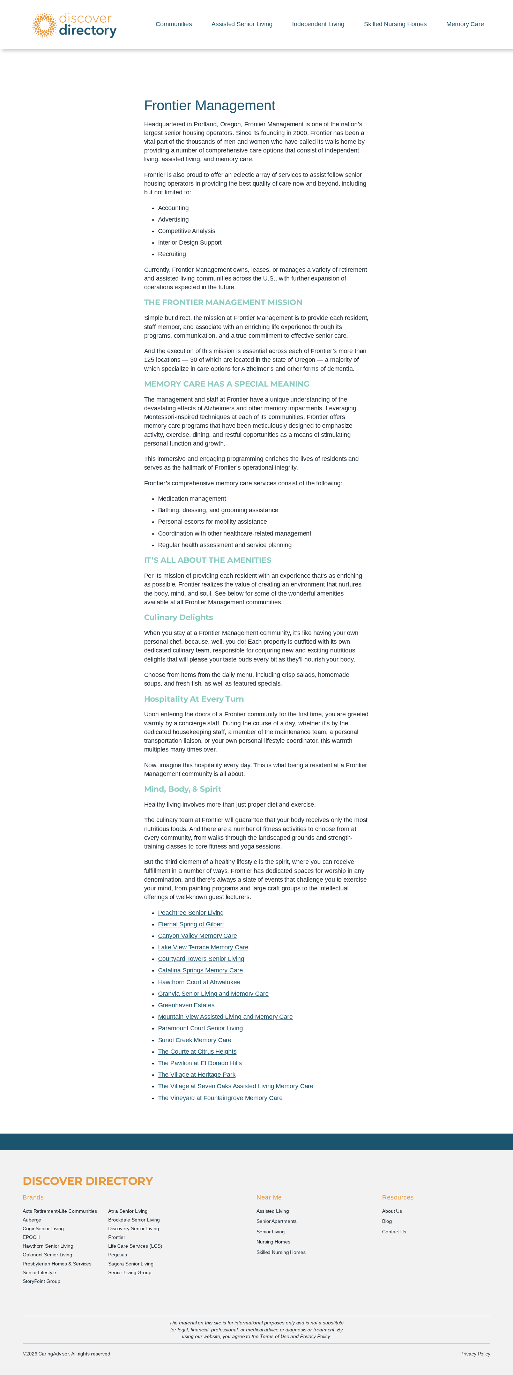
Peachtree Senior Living (191, 912)
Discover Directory (88, 1181)
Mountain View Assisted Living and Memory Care (225, 1016)
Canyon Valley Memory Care (197, 935)
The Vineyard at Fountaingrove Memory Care (220, 1097)
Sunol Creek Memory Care (195, 1040)
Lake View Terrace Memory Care (203, 947)
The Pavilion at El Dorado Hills (200, 1063)
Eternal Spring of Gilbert (191, 924)
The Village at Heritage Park (197, 1074)
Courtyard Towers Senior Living (201, 958)
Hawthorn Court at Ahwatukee (199, 982)
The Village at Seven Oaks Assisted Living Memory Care (236, 1086)
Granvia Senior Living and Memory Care (213, 993)
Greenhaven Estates (186, 1005)
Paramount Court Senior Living (200, 1028)
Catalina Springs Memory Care (200, 970)
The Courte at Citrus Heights (197, 1051)
